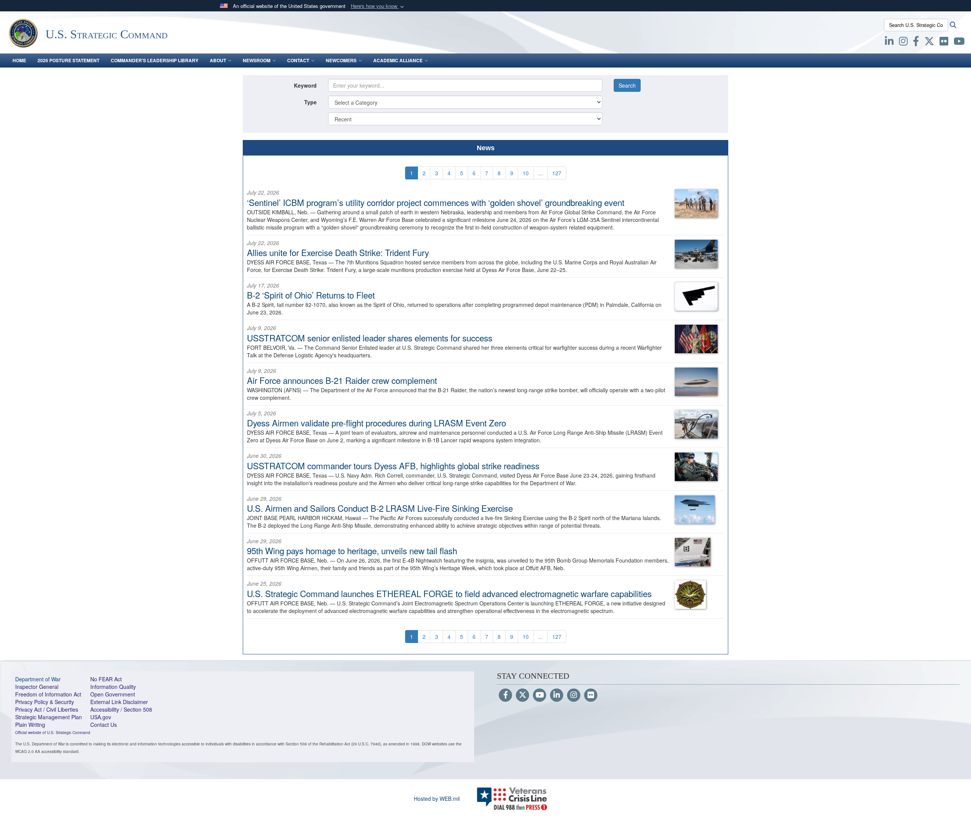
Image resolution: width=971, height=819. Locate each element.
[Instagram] (573, 695)
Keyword (305, 85)
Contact (298, 60)
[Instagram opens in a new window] (903, 42)
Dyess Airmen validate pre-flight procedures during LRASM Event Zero (376, 423)
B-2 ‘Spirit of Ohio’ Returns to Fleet (311, 295)
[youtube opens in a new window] (959, 42)
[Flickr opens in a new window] (944, 42)
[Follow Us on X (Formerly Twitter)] (522, 695)
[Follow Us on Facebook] (505, 695)
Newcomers (341, 60)
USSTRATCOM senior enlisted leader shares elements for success (369, 338)
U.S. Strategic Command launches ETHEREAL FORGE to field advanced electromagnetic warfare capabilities (449, 593)
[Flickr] (590, 695)
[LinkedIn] (556, 695)
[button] (378, 6)
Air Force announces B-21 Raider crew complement (342, 380)
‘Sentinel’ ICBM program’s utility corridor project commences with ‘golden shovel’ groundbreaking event (435, 202)
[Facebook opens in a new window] (916, 42)
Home (19, 60)
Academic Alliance (398, 60)
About (218, 60)
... (540, 173)
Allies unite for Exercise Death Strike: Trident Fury (338, 252)
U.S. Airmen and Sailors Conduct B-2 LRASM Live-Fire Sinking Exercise (380, 508)
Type (310, 102)
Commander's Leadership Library (154, 60)
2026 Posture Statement (68, 60)
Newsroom (256, 60)
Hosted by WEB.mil (437, 798)
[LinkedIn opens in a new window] (889, 42)
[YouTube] (539, 695)
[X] (929, 42)
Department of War (38, 679)
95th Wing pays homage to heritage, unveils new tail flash (352, 550)
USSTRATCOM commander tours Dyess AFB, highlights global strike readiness (393, 465)
